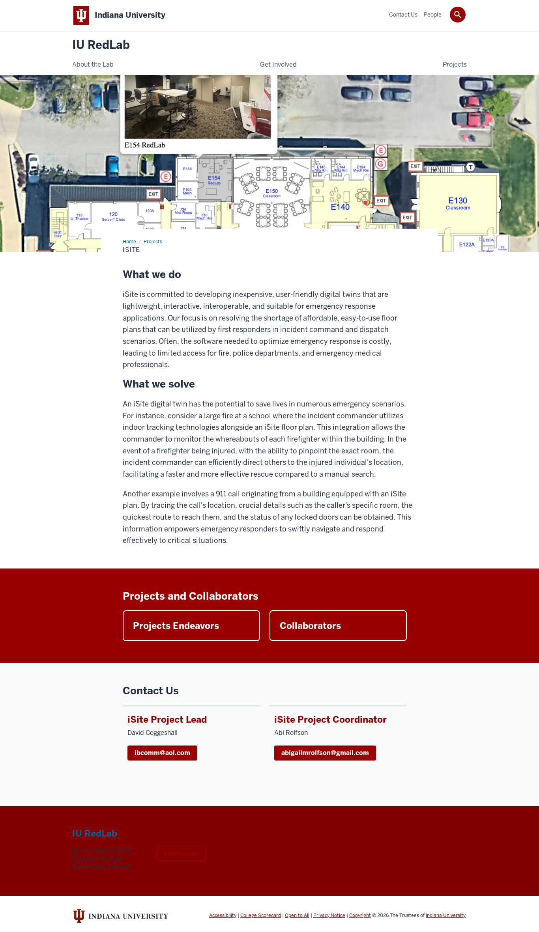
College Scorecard (260, 915)
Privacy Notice (329, 915)
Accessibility (222, 915)
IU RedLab (101, 45)
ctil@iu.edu (181, 854)
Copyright (360, 915)
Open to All (297, 915)
